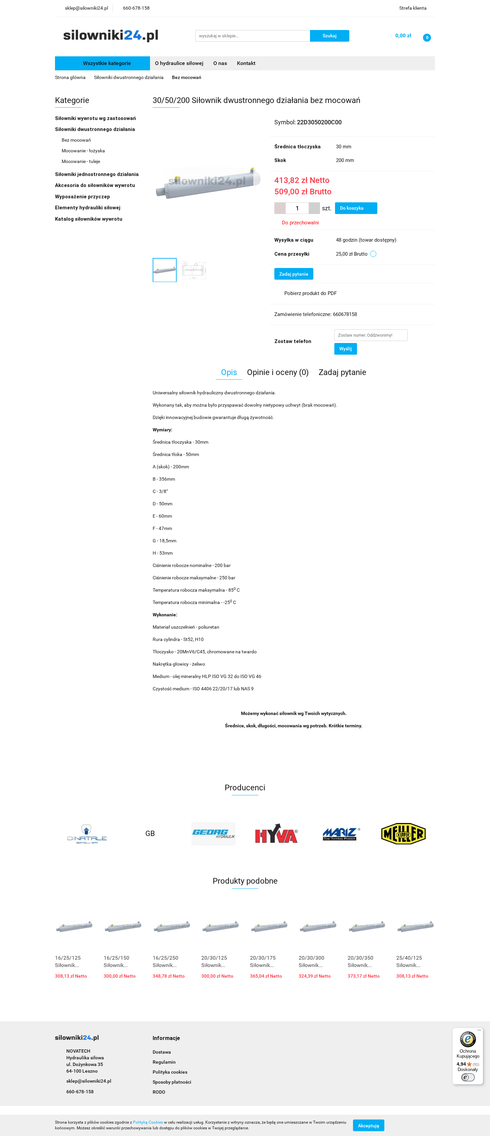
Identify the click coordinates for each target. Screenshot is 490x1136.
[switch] (468, 1077)
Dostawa (162, 1052)
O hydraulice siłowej (179, 63)
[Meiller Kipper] (403, 834)
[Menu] (479, 1032)
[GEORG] (213, 834)
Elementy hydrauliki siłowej (88, 208)
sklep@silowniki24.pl (88, 1081)
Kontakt (246, 63)
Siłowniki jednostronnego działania (97, 174)
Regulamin (164, 1062)
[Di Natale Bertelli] (86, 834)
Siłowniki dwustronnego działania (95, 129)
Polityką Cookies (148, 1122)
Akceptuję (368, 1125)
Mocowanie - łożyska (83, 150)
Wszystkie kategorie (106, 63)
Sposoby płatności (172, 1082)
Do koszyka (352, 208)
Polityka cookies (170, 1072)
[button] (166, 1038)
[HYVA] (276, 834)
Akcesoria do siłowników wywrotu (95, 185)
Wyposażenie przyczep (83, 197)
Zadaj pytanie (293, 274)
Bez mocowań (76, 140)
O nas (220, 63)
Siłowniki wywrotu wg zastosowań (96, 118)
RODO (159, 1092)
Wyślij (345, 348)
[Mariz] (340, 834)
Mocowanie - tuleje (81, 161)
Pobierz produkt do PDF (310, 293)
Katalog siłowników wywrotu (89, 219)
